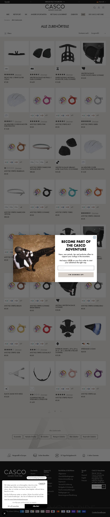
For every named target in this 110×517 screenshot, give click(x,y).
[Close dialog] (94, 237)
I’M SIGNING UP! (76, 274)
